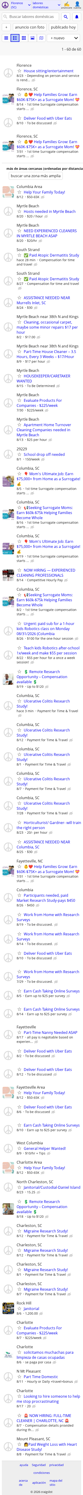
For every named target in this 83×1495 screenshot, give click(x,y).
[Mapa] (41, 38)
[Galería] (32, 38)
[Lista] (6, 38)
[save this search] (76, 17)
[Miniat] (15, 38)
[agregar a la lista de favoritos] (19, 70)
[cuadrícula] (23, 38)
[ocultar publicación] (34, 80)
